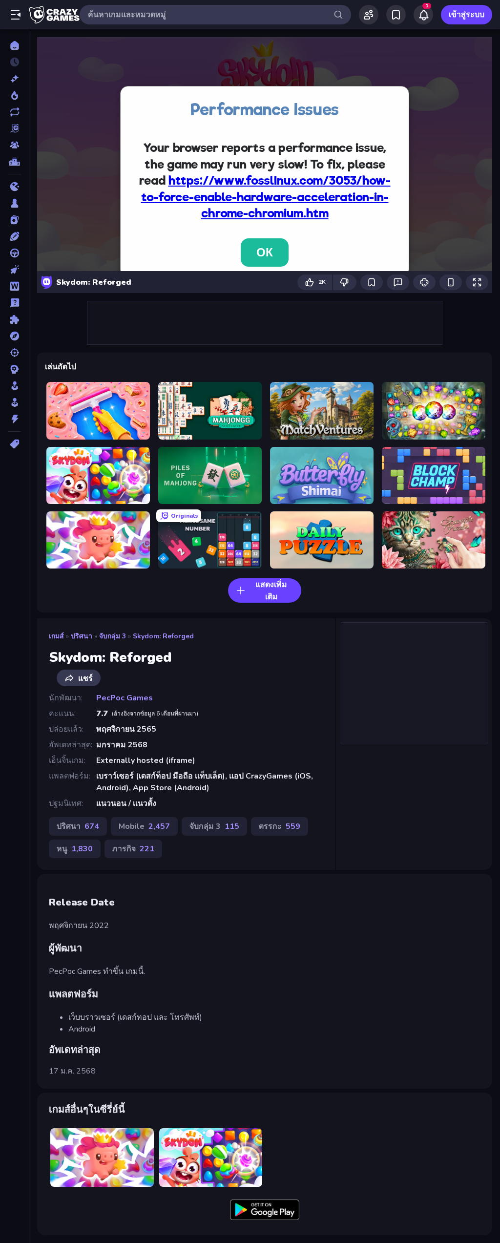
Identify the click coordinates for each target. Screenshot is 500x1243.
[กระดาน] (14, 203)
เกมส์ (56, 636)
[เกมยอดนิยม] (14, 95)
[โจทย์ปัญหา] (14, 303)
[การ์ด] (14, 219)
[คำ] (14, 286)
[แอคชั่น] (14, 419)
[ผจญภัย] (14, 336)
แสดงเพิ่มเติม (271, 590)
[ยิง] (14, 352)
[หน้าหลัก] (14, 45)
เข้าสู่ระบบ (466, 14)
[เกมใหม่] (14, 78)
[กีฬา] (14, 236)
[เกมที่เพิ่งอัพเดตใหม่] (14, 112)
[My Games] (396, 14)
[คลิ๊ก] (14, 269)
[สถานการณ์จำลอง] (14, 386)
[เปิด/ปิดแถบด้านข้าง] (15, 14)
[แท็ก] (14, 444)
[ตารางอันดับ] (14, 161)
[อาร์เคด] (14, 402)
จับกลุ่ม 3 (112, 636)
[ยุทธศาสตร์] (14, 369)
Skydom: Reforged (163, 636)
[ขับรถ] (14, 253)
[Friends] (368, 14)
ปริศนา (81, 636)
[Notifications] (423, 14)
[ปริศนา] (14, 319)
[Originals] (14, 128)
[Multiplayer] (14, 145)
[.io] (14, 186)
